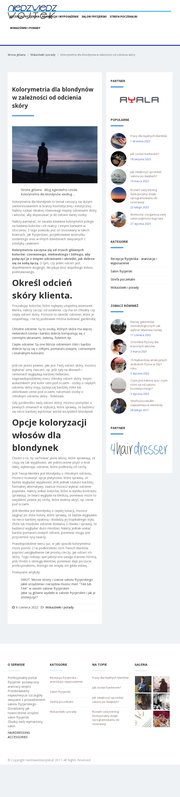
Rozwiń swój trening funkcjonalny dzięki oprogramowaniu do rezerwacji (144, 196)
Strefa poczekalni (123, 16)
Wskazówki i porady (25, 28)
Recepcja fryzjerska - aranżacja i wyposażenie (44, 16)
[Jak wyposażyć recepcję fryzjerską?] (161, 701)
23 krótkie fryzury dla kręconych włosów (144, 344)
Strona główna (16, 55)
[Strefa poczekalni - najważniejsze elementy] (143, 684)
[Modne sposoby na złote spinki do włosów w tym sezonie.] (143, 718)
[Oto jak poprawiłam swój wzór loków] (143, 701)
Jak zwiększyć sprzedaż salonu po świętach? (146, 174)
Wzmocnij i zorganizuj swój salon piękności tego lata (148, 216)
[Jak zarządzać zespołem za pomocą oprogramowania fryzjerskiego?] (161, 718)
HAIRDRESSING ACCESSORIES (19, 734)
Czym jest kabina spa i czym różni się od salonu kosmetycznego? (148, 384)
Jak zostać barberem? (144, 154)
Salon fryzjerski (94, 16)
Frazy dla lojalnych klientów (148, 136)
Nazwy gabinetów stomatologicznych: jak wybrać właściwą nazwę (146, 326)
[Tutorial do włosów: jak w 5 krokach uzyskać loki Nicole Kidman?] (161, 684)
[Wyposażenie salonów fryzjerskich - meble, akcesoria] (139, 99)
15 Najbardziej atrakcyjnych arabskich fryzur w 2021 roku (148, 364)
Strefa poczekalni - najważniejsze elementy (146, 403)
